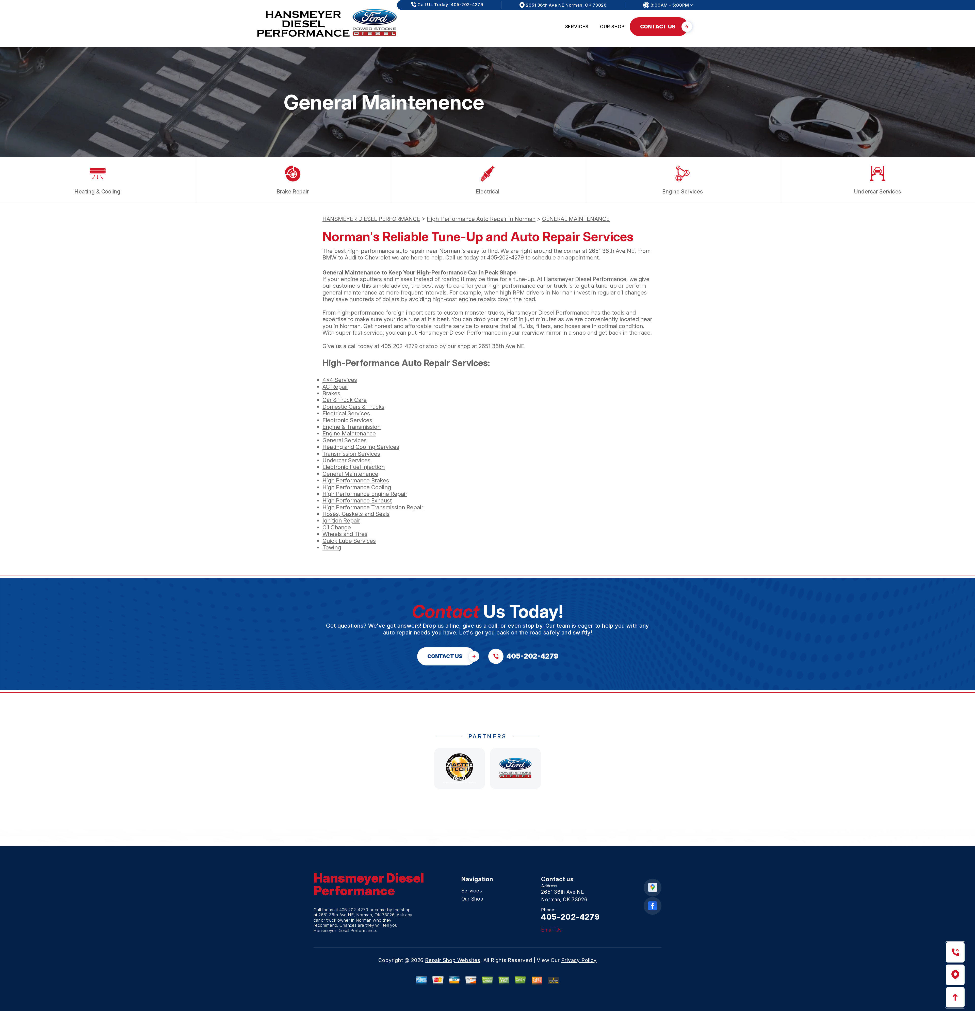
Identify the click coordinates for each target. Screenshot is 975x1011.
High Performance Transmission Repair (372, 507)
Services (577, 26)
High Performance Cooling (356, 487)
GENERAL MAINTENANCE (576, 219)
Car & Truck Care (344, 400)
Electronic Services (347, 420)
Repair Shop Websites (452, 960)
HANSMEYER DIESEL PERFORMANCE (371, 219)
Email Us (551, 929)
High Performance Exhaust (357, 500)
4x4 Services (339, 380)
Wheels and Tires (344, 534)
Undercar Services (346, 460)
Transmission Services (351, 453)
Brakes (331, 393)
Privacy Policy (578, 960)
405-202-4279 (505, 257)
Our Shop (612, 26)
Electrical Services (346, 413)
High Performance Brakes (355, 480)
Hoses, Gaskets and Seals (355, 514)
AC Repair (335, 386)
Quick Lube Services (349, 540)
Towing (331, 547)
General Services (344, 440)
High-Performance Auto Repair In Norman (481, 219)
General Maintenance (350, 473)
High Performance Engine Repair (364, 494)
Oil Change (336, 527)
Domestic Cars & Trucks (353, 406)
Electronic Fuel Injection (353, 467)
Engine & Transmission (351, 426)
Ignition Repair (341, 520)
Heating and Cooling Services (360, 447)
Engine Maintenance (349, 433)
